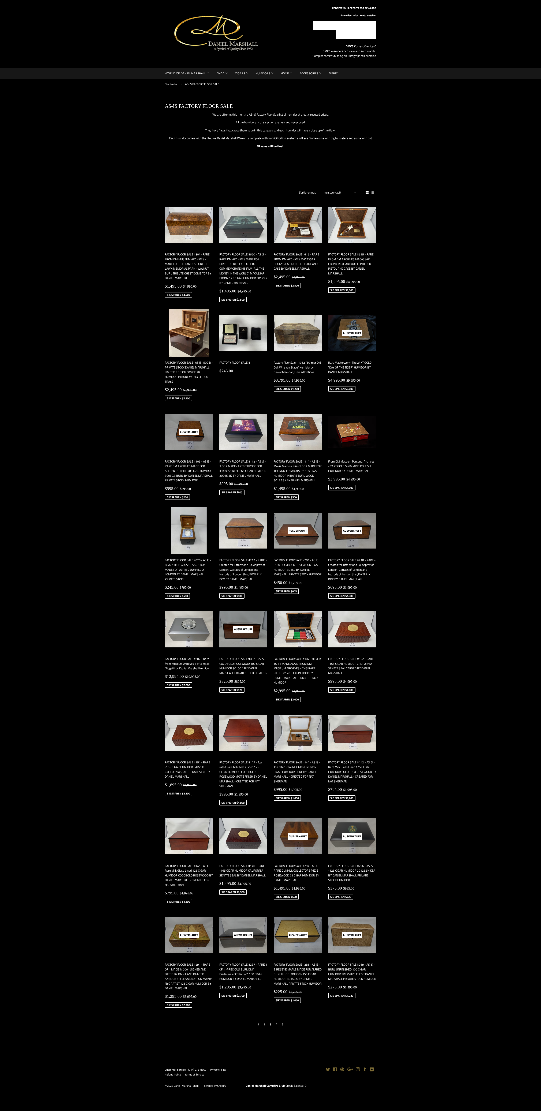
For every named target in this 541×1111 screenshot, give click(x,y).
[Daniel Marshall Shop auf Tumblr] (365, 1070)
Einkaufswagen (359, 34)
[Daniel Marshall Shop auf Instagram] (358, 1070)
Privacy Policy (218, 1069)
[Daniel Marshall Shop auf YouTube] (372, 1070)
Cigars (240, 73)
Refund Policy (173, 1074)
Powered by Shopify (214, 1086)
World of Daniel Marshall (186, 73)
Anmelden (346, 15)
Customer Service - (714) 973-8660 (185, 1069)
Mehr (333, 73)
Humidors (263, 73)
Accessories (309, 73)
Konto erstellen (368, 15)
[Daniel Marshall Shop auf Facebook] (335, 1070)
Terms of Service (194, 1074)
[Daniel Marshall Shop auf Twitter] (328, 1070)
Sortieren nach (308, 192)
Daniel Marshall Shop (186, 1086)
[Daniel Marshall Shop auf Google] (350, 1070)
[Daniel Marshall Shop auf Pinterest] (342, 1070)
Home (285, 73)
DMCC (220, 73)
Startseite (171, 84)
